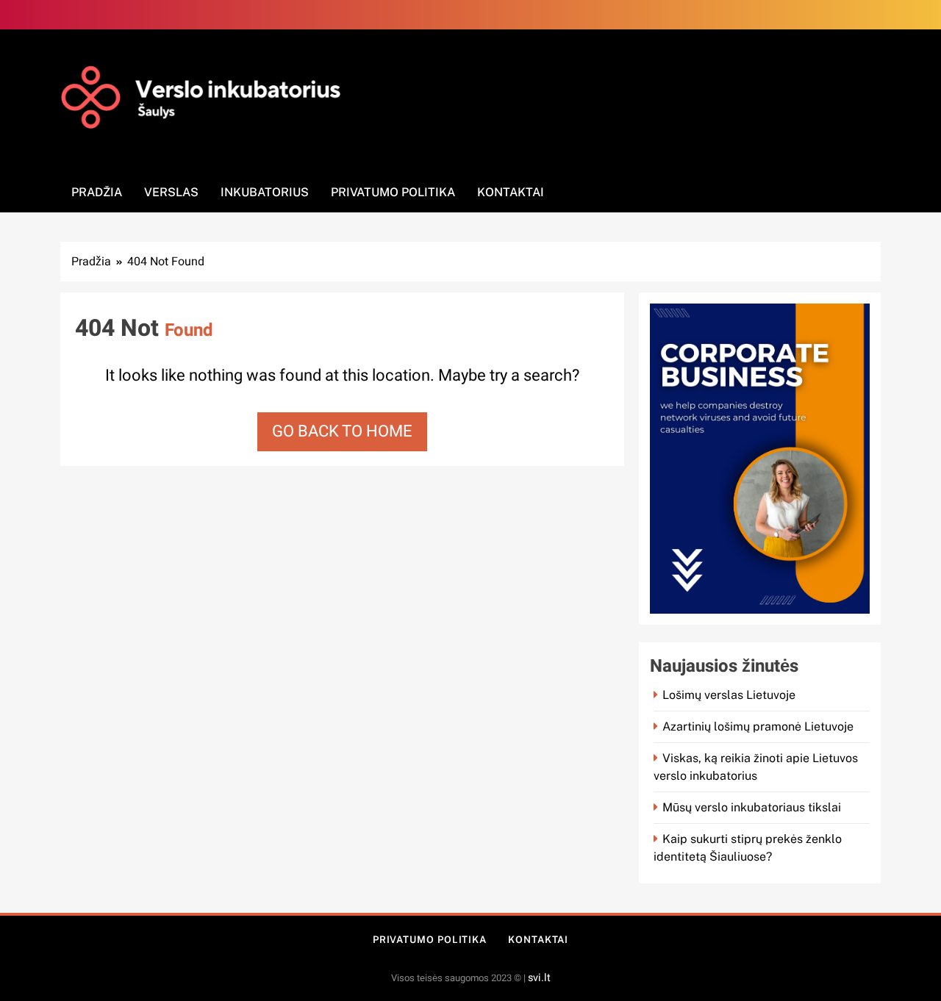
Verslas (171, 192)
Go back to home (342, 431)
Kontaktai (510, 192)
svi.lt (539, 978)
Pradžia (96, 192)
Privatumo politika (393, 192)
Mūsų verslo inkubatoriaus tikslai (751, 807)
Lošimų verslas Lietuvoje (728, 695)
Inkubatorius (265, 192)
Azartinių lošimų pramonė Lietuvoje (758, 726)
